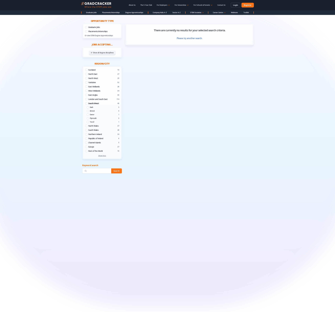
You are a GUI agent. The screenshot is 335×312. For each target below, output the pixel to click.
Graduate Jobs (91, 12)
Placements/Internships (111, 12)
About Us (132, 5)
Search (116, 171)
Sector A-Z (176, 12)
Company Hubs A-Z (160, 12)
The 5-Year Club (146, 5)
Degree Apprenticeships (134, 12)
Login (235, 5)
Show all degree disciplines (103, 53)
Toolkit (246, 12)
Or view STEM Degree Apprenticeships (99, 35)
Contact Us (221, 5)
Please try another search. (189, 38)
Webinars (234, 12)
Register (248, 5)
